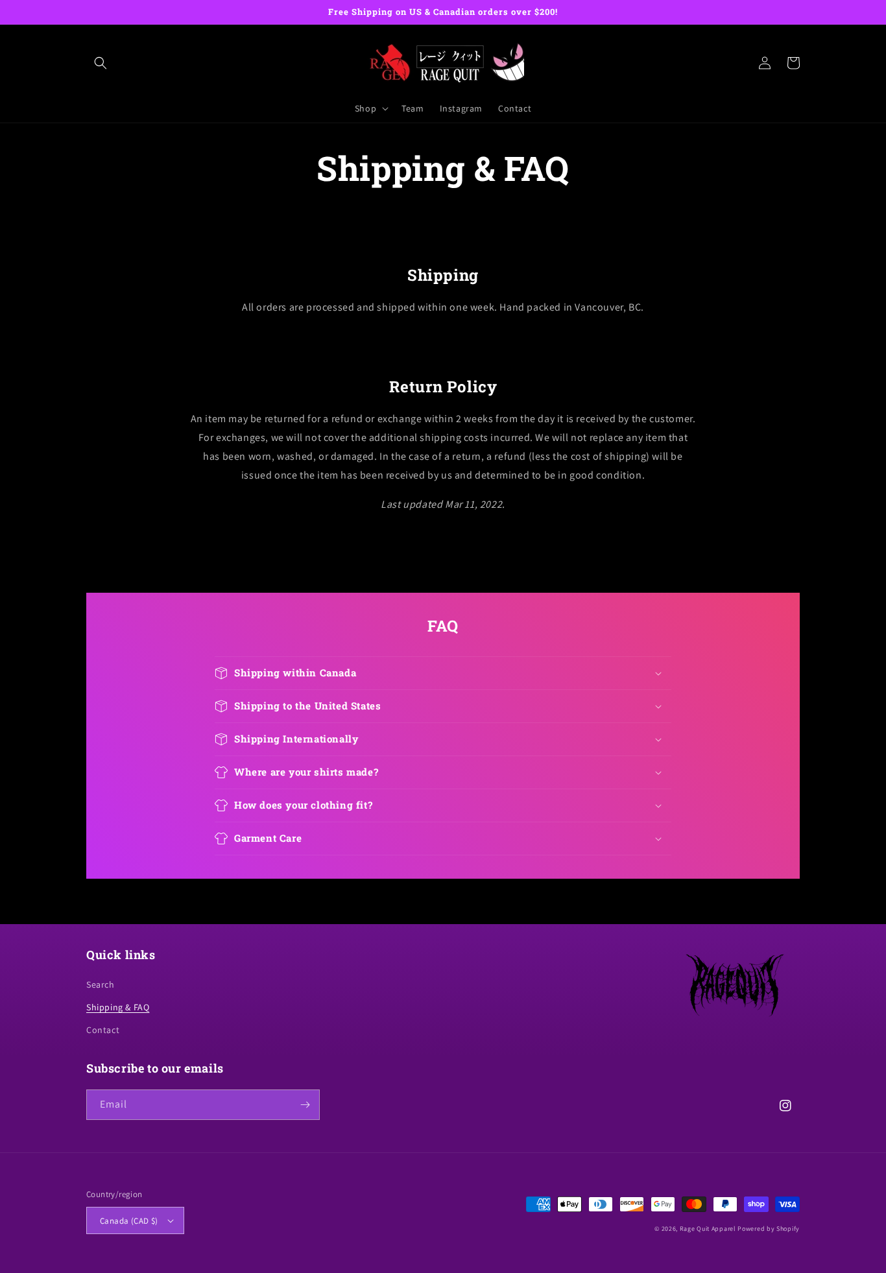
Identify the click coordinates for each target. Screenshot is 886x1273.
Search (100, 984)
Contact (102, 1030)
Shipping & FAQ (117, 1007)
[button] (100, 63)
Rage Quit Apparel (708, 1228)
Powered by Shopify (768, 1228)
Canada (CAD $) (129, 1220)
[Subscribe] (305, 1104)
